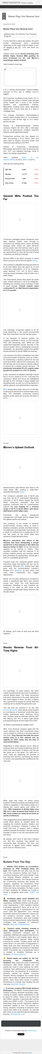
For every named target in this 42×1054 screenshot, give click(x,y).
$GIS (5, 389)
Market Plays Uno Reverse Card (23, 16)
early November (11, 710)
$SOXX (18, 570)
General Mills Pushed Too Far (21, 197)
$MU (22, 566)
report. (22, 492)
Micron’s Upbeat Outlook (18, 447)
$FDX (12, 159)
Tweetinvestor (32, 1030)
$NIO (25, 159)
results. (35, 260)
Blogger (30, 1052)
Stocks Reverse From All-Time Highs (21, 648)
